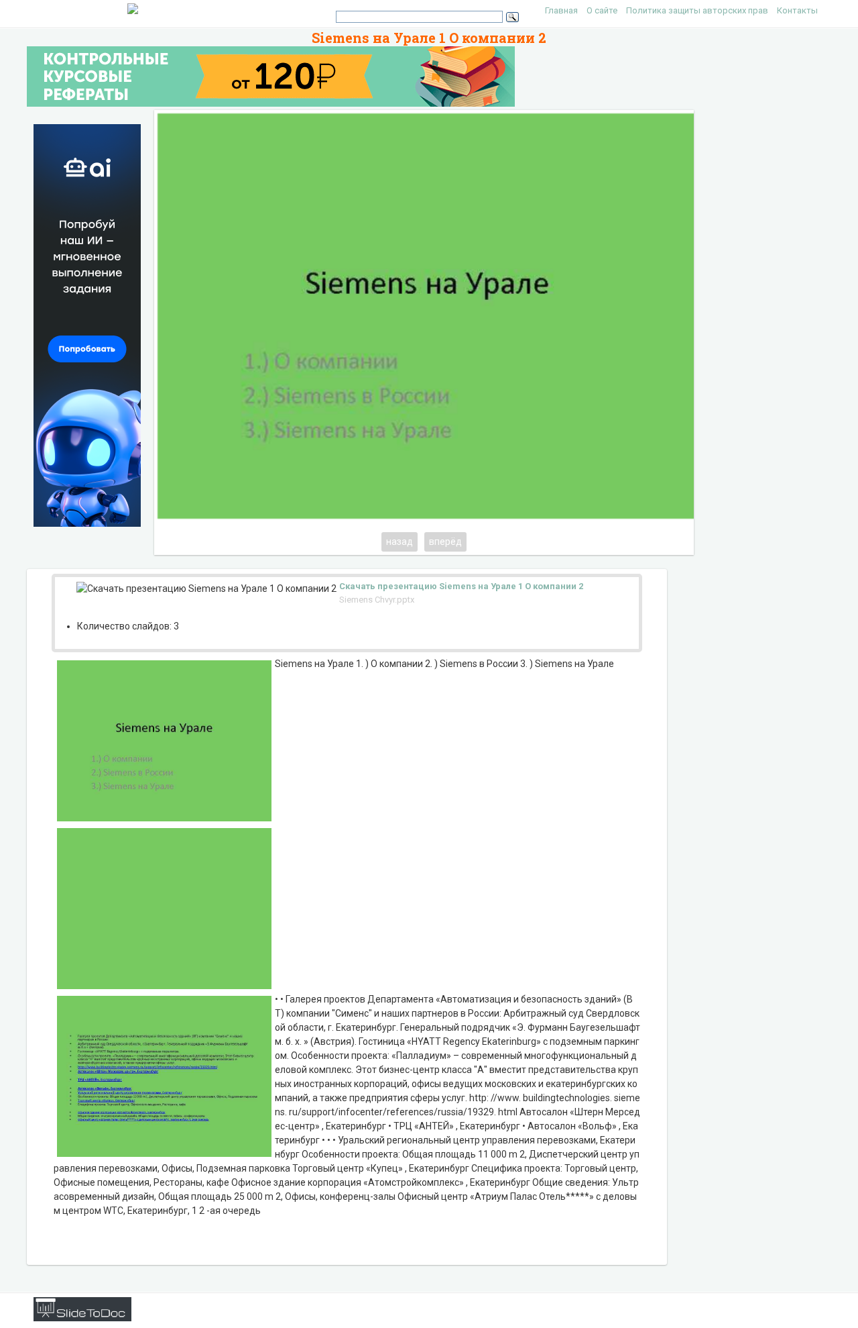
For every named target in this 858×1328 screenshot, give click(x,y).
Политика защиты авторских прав (697, 10)
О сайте (602, 10)
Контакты (797, 10)
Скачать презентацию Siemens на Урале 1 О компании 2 (461, 586)
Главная (561, 10)
